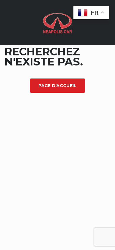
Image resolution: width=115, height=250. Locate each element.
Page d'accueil (57, 85)
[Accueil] (57, 22)
